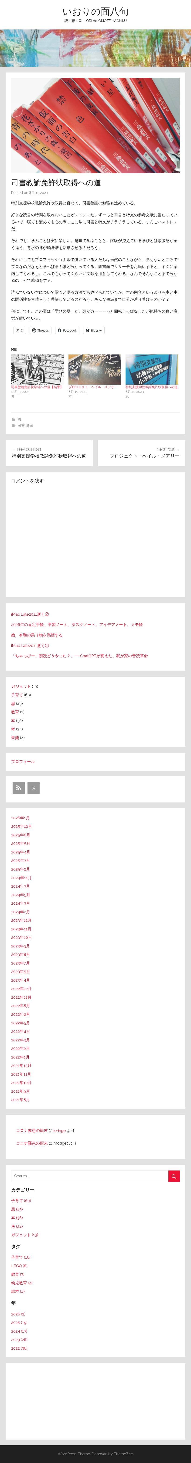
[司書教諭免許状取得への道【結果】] (37, 369)
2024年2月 (20, 912)
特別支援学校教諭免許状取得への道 (152, 387)
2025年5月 (20, 843)
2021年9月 (20, 1091)
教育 (29, 425)
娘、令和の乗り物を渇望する (37, 635)
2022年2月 (20, 1048)
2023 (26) (19, 1339)
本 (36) (17, 1217)
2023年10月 (21, 937)
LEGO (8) (19, 1266)
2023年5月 (20, 971)
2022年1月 (20, 1057)
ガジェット (21, 686)
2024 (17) (19, 1331)
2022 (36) (19, 1348)
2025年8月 (20, 835)
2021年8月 (20, 1099)
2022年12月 (21, 988)
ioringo (60, 1130)
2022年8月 (20, 1005)
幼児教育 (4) (22, 1283)
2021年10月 (21, 1082)
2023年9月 (20, 946)
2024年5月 (20, 894)
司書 (21, 425)
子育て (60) (21, 1200)
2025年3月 (20, 860)
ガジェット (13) (24, 1234)
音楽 (15, 737)
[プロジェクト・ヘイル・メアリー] (94, 369)
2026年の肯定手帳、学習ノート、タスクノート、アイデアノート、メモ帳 (77, 624)
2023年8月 (20, 954)
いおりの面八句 (95, 11)
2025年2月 (20, 869)
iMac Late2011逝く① (30, 645)
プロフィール (23, 761)
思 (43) (17, 1209)
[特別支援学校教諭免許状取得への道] (152, 369)
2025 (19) (19, 1322)
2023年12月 (21, 920)
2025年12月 (21, 826)
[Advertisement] (95, 1401)
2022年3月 (20, 1040)
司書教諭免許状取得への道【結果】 (37, 387)
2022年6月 (20, 1014)
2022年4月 (20, 1031)
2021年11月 (21, 1074)
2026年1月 (20, 818)
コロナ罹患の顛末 (32, 1130)
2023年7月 (20, 963)
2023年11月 (21, 929)
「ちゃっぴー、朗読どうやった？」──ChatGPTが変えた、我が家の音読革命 (79, 656)
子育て (17, 695)
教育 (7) (17, 1274)
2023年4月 (20, 980)
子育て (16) (21, 1257)
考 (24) (17, 1226)
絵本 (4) (18, 1291)
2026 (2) (18, 1314)
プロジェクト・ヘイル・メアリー (92, 387)
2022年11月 (21, 997)
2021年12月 (21, 1065)
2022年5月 (20, 1023)
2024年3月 (20, 903)
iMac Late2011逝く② (30, 614)
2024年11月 (21, 877)
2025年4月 (20, 852)
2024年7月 (20, 886)
